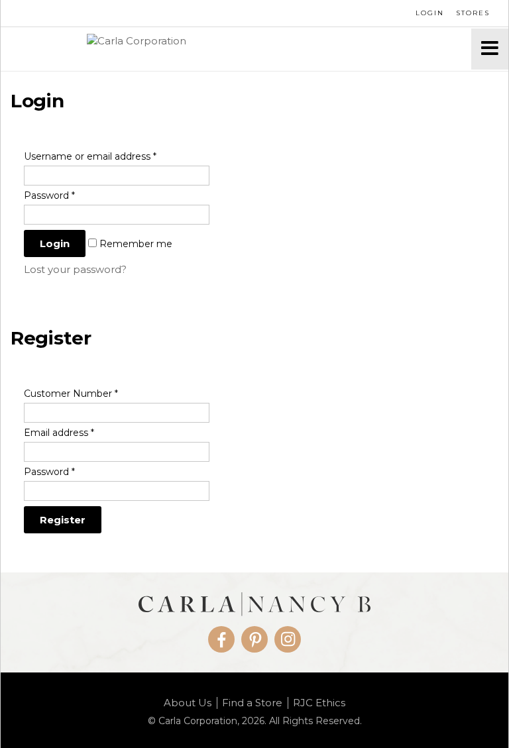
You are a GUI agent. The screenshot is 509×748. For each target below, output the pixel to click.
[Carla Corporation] (236, 49)
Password (49, 195)
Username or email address (90, 156)
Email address (59, 432)
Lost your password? (75, 269)
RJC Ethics (319, 703)
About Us (187, 703)
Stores (473, 13)
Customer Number (71, 393)
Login (430, 13)
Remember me (134, 244)
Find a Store (252, 703)
